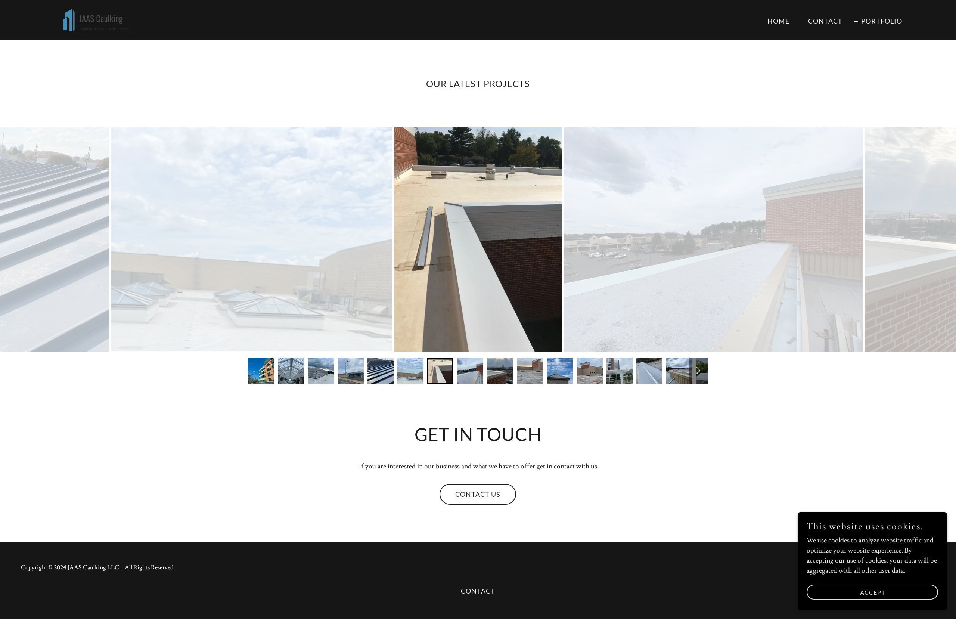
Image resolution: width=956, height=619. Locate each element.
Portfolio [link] (881, 21)
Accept (872, 592)
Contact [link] (825, 21)
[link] (92, 18)
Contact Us (477, 494)
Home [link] (778, 21)
